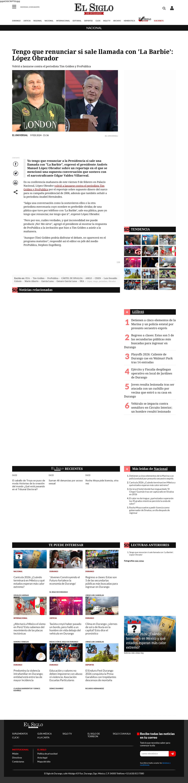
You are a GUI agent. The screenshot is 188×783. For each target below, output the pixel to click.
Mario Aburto (31, 281)
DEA (82, 281)
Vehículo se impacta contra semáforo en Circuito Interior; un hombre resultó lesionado (151, 407)
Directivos (17, 757)
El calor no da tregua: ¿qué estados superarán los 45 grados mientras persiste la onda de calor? (151, 501)
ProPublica (52, 278)
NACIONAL (49, 21)
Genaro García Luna (67, 281)
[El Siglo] (33, 731)
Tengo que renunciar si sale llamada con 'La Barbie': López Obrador (151, 553)
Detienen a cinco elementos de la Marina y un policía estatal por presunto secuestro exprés (153, 324)
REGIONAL (38, 21)
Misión (15, 753)
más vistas (139, 561)
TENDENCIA (140, 229)
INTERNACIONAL (63, 21)
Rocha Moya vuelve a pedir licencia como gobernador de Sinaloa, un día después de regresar (149, 510)
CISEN (98, 278)
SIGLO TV (106, 21)
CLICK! (15, 737)
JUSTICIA (27, 21)
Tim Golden (39, 278)
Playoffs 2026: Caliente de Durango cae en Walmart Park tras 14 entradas (152, 358)
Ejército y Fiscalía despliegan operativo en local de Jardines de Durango (151, 373)
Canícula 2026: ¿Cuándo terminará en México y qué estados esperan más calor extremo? (152, 483)
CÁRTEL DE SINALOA (72, 278)
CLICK (98, 21)
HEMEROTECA (129, 21)
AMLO (88, 278)
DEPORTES (88, 21)
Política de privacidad (47, 753)
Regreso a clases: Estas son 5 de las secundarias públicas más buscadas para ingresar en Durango (149, 341)
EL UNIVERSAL (20, 135)
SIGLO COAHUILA (122, 733)
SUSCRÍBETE (158, 21)
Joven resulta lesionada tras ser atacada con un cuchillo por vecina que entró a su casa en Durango (149, 390)
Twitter (16, 176)
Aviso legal (42, 757)
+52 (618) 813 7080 (134, 773)
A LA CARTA (43, 737)
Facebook (16, 166)
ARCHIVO (117, 21)
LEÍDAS (138, 312)
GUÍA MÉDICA (44, 733)
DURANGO (16, 21)
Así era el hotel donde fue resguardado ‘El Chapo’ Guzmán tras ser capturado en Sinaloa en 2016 (151, 492)
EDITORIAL (77, 21)
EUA (27, 278)
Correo (16, 185)
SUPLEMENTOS (20, 733)
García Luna (47, 281)
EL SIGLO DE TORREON (94, 735)
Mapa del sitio (43, 761)
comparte (16, 194)
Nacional (94, 28)
